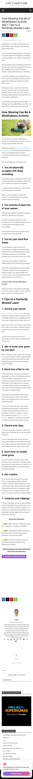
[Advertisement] (16, 576)
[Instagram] (8, 639)
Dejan (16, 620)
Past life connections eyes (10, 743)
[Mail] (15, 639)
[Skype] (24, 639)
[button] (30, 10)
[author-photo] (16, 617)
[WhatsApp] (15, 35)
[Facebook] (3, 35)
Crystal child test (7, 745)
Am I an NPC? (7, 751)
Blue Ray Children (8, 756)
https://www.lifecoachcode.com (16, 622)
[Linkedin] (11, 639)
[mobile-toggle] (3, 10)
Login (3, 670)
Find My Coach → (16, 773)
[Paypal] (18, 639)
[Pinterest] (11, 35)
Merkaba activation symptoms (11, 759)
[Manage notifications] (28, 775)
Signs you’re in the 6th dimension (12, 748)
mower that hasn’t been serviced (13, 313)
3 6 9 (4, 740)
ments (9, 150)
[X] (7, 35)
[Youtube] (16, 641)
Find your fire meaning (9, 753)
